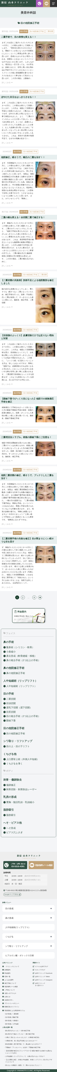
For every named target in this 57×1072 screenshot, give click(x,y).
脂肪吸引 (8, 809)
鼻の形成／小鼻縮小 (11, 1020)
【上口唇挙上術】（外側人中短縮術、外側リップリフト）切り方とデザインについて (28, 1061)
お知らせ (7, 996)
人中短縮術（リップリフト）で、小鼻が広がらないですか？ (25, 1056)
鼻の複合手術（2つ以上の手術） (23, 660)
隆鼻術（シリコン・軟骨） (20, 647)
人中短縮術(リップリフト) (17, 927)
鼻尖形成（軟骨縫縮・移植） (21, 656)
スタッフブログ (40, 969)
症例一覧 (7, 976)
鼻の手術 (8, 642)
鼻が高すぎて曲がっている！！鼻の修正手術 (19, 1034)
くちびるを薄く (14, 763)
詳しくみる (6, 83)
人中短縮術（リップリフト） (21, 686)
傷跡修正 (11, 785)
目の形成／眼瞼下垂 (11, 1017)
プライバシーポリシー (12, 1003)
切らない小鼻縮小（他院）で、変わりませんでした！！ (23, 1065)
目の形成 (9, 908)
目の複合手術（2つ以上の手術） (23, 716)
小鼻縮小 (11, 651)
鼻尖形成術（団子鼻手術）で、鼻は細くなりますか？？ (23, 1044)
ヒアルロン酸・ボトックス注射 (19, 955)
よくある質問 (9, 980)
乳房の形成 (10, 796)
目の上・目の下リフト (18, 746)
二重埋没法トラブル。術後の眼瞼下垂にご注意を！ (26, 437)
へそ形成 (11, 828)
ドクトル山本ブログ (41, 966)
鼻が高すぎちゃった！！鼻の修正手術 (17, 1030)
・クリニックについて (12, 966)
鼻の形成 (9, 918)
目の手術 (23, 31)
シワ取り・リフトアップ (17, 741)
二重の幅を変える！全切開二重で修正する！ (23, 217)
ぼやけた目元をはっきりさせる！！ (18, 97)
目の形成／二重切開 (11, 1014)
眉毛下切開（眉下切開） (19, 707)
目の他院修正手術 (37, 31)
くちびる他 (10, 753)
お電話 (39, 3)
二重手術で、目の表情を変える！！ (18, 37)
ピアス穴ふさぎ (14, 832)
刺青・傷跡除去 (12, 779)
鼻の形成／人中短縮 (11, 1024)
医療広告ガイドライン (12, 1006)
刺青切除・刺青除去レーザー (21, 789)
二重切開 (49, 31)
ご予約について (10, 990)
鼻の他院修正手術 (15, 673)
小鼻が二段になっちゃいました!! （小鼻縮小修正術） (22, 1037)
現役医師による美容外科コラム (15, 1010)
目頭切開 (11, 703)
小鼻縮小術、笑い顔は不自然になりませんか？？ (21, 1040)
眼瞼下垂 (11, 720)
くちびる (9, 936)
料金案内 (7, 973)
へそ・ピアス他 (12, 822)
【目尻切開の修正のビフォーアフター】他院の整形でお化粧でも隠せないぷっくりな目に (28, 1052)
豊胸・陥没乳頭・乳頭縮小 (20, 802)
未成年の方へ (9, 1000)
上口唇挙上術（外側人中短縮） (22, 759)
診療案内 (7, 969)
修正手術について (10, 983)
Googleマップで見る (11, 894)
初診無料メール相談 (43, 865)
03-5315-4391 (18, 865)
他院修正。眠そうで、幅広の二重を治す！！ (23, 157)
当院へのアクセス (10, 993)
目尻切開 (11, 712)
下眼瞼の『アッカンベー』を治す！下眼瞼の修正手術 (22, 1047)
